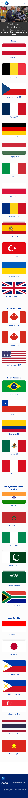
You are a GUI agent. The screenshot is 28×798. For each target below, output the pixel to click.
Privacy (4, 793)
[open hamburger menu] (2, 3)
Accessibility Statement (7, 792)
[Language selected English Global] (25, 3)
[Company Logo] (7, 3)
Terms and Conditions (19, 792)
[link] (14, 50)
